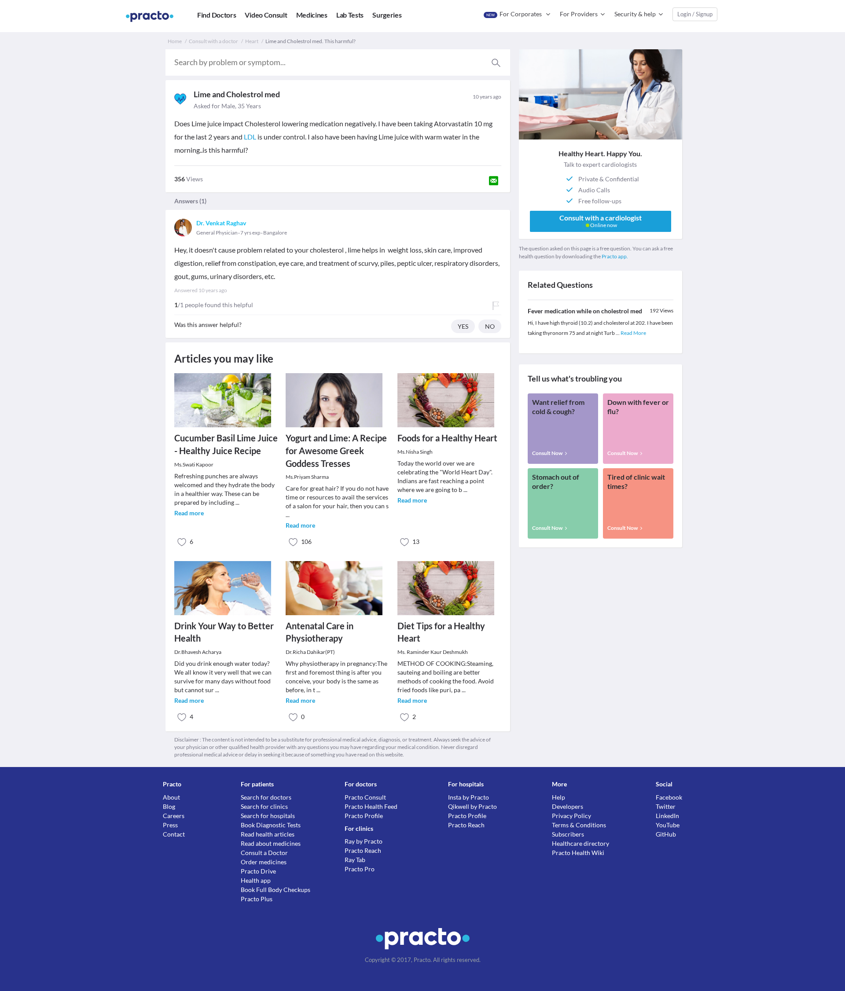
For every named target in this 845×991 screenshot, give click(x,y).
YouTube (668, 825)
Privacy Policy (571, 815)
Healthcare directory (580, 843)
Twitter (666, 806)
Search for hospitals (268, 815)
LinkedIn (667, 815)
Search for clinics (264, 806)
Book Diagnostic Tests (271, 825)
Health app (256, 880)
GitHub (666, 834)
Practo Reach (363, 850)
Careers (173, 815)
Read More (633, 333)
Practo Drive (258, 871)
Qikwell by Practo (472, 806)
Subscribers (568, 834)
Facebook (669, 797)
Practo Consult (365, 797)
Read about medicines (271, 843)
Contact (174, 834)
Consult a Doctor (264, 852)
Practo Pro (360, 869)
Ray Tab (355, 859)
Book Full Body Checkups (275, 889)
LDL (250, 136)
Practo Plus (256, 899)
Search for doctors (266, 797)
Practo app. (615, 256)
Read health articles (267, 834)
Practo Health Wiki (578, 852)
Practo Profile (364, 815)
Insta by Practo (468, 797)
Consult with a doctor (213, 41)
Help (558, 797)
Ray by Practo (363, 841)
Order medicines (264, 862)
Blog (169, 806)
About (171, 797)
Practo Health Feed (371, 806)
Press (170, 825)
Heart (251, 41)
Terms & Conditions (579, 825)
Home (175, 41)
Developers (567, 806)
